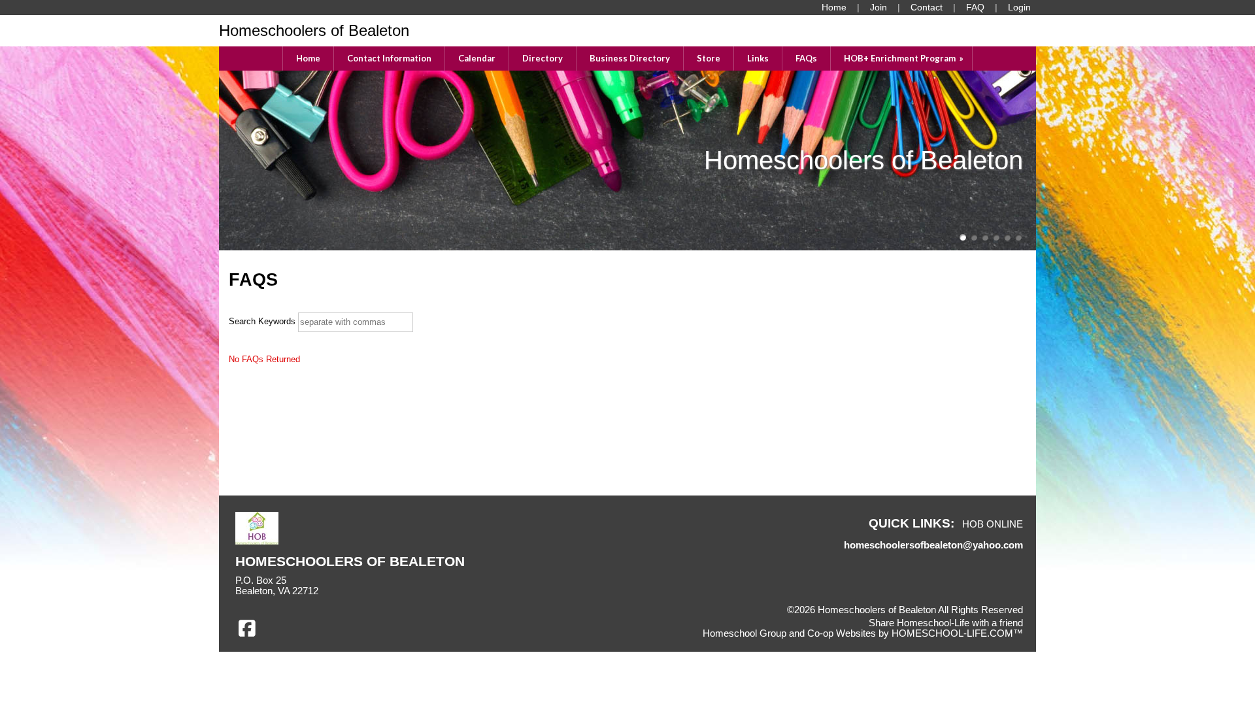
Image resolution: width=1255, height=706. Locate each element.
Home (308, 58)
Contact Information (389, 58)
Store (708, 58)
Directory (542, 58)
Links (758, 58)
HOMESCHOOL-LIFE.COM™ (957, 633)
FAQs (806, 58)
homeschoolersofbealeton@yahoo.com (933, 545)
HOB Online (992, 524)
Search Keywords (262, 321)
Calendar (476, 58)
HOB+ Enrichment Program (904, 58)
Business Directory (630, 58)
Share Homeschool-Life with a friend (946, 623)
